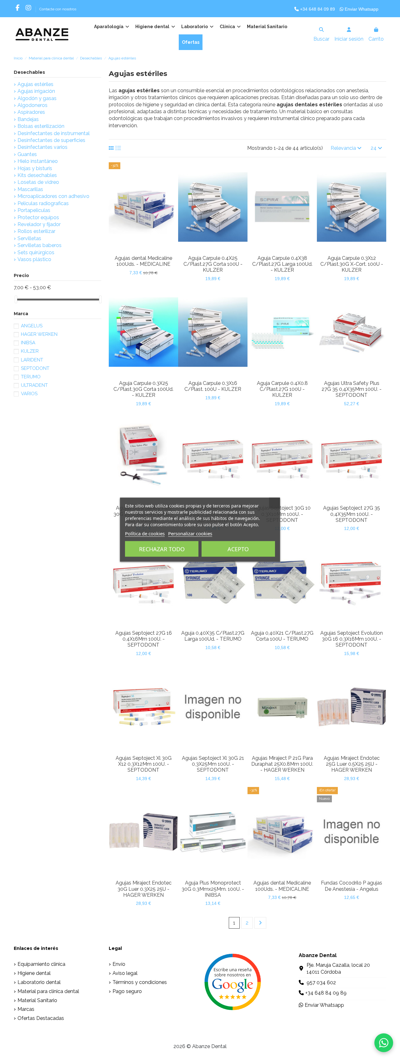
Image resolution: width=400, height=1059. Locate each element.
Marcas (26, 1009)
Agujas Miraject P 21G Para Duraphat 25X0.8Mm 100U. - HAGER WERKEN (282, 764)
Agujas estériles (35, 84)
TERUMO (31, 377)
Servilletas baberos (40, 245)
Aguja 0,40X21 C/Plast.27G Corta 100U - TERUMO (282, 636)
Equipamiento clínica (41, 964)
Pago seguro (127, 991)
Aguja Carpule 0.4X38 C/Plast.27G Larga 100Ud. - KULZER (282, 264)
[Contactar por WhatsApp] (383, 1042)
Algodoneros (33, 105)
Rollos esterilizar (36, 231)
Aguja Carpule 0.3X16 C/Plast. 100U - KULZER (212, 386)
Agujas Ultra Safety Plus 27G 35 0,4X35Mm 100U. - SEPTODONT (352, 389)
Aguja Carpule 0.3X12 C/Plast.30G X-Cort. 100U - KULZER (351, 264)
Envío (118, 964)
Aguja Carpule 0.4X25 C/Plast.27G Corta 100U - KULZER (212, 264)
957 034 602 (321, 983)
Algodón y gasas (37, 98)
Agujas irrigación (36, 91)
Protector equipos (38, 217)
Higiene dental (34, 973)
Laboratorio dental (39, 982)
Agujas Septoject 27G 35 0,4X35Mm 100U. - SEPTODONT (351, 514)
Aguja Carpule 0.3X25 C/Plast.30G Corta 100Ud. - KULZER (143, 389)
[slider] (16, 299)
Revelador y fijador (39, 224)
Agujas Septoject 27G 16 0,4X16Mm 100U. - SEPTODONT (143, 639)
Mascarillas (30, 189)
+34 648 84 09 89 (317, 9)
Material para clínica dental (48, 991)
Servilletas (29, 238)
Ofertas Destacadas (41, 1018)
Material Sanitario (37, 1000)
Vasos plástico (34, 259)
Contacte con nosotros (57, 9)
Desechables (29, 72)
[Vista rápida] (148, 250)
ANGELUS (31, 326)
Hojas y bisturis (35, 168)
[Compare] (138, 250)
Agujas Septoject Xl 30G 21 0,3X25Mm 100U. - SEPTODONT (213, 764)
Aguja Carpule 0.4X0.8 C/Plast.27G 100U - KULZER (282, 389)
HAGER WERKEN (39, 334)
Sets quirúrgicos (36, 252)
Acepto (238, 548)
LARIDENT (32, 360)
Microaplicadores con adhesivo (53, 196)
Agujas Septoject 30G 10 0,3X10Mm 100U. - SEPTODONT (282, 514)
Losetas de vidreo (38, 182)
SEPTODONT (35, 368)
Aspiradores (31, 112)
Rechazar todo (162, 548)
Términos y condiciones (139, 982)
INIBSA (28, 342)
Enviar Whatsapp (360, 9)
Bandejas (28, 119)
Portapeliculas (34, 210)
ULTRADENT (34, 385)
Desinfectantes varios (43, 147)
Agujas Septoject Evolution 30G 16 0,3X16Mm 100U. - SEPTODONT (351, 639)
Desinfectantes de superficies (51, 140)
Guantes (27, 154)
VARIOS (29, 393)
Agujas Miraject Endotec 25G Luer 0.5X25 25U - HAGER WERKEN (352, 764)
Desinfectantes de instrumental (54, 133)
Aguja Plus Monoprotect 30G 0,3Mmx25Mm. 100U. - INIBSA (213, 889)
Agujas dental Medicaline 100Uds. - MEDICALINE (143, 261)
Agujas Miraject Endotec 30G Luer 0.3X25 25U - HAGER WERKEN (144, 889)
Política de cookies (145, 533)
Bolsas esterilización (41, 126)
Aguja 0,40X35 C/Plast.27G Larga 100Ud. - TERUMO (212, 636)
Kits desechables (37, 175)
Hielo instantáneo (38, 161)
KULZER (30, 351)
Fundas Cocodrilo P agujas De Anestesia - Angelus (351, 886)
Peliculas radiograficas (43, 203)
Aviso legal (125, 973)
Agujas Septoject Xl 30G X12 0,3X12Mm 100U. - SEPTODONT (144, 764)
